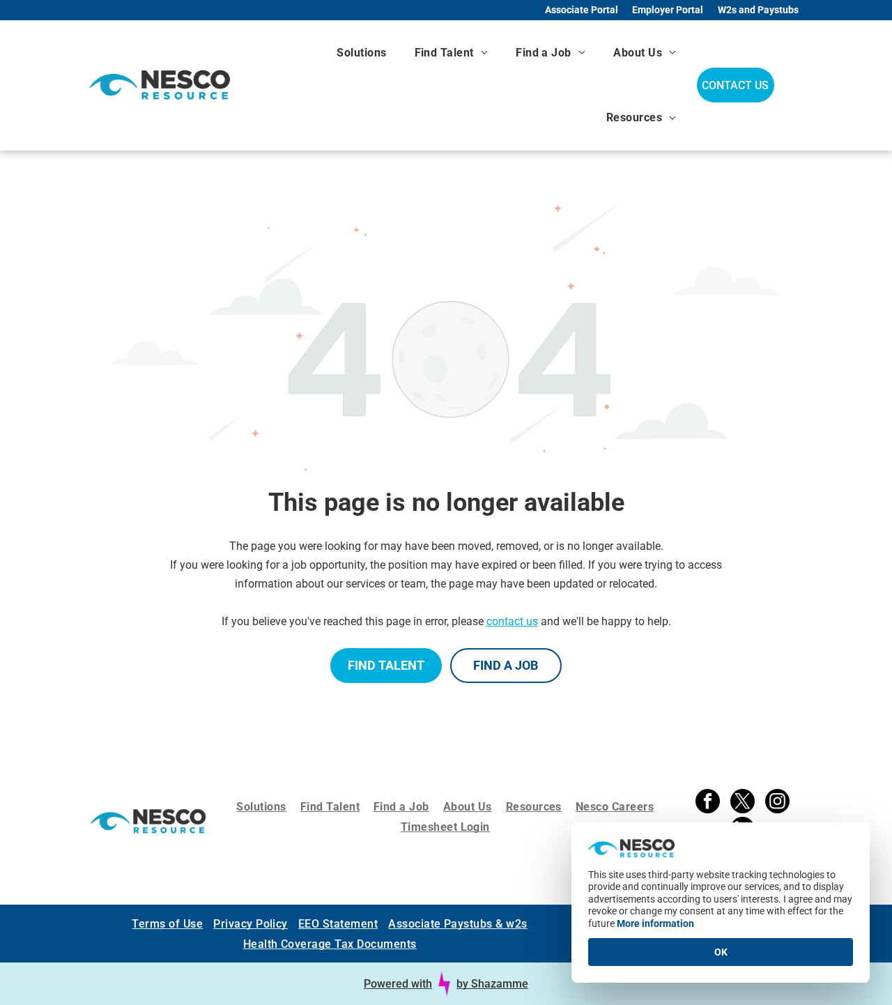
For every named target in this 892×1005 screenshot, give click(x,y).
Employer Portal (667, 9)
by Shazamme (492, 983)
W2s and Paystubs (758, 9)
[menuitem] (361, 52)
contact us (512, 621)
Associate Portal (581, 9)
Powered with (398, 983)
